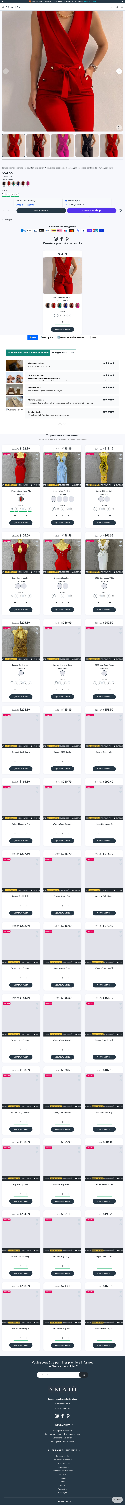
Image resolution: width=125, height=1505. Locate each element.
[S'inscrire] (83, 1375)
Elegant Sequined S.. (104, 824)
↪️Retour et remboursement (71, 337)
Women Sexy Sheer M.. (21, 491)
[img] (57, 352)
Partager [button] (8, 219)
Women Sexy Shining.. (20, 1256)
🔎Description (46, 337)
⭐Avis (32, 337)
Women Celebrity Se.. (104, 1328)
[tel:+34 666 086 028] (112, 7)
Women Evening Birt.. (62, 665)
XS (71, 509)
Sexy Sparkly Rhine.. (20, 1184)
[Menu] (121, 7)
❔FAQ (92, 337)
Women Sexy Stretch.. (62, 1184)
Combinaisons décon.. (62, 297)
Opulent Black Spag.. (21, 752)
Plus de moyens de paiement (92, 216)
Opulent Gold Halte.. (104, 896)
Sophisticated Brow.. (62, 968)
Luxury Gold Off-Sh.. (20, 896)
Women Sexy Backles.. (21, 1112)
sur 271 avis (69, 352)
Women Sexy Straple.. (20, 968)
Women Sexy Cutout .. (62, 824)
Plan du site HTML (62, 1408)
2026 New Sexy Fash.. (104, 665)
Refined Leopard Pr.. (21, 824)
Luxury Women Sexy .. (104, 1112)
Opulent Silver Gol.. (104, 491)
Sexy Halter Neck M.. (62, 491)
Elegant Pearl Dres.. (104, 1256)
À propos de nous (62, 1403)
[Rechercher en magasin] (116, 7)
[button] (2, 2)
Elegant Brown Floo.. (62, 896)
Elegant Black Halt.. (104, 752)
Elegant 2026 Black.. (62, 752)
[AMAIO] (11, 7)
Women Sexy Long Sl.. (104, 968)
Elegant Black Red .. (62, 578)
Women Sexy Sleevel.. (62, 1040)
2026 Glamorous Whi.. (104, 578)
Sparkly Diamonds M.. (62, 1112)
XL (17, 194)
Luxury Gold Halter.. (21, 665)
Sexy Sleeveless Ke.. (20, 578)
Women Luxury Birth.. (62, 1328)
